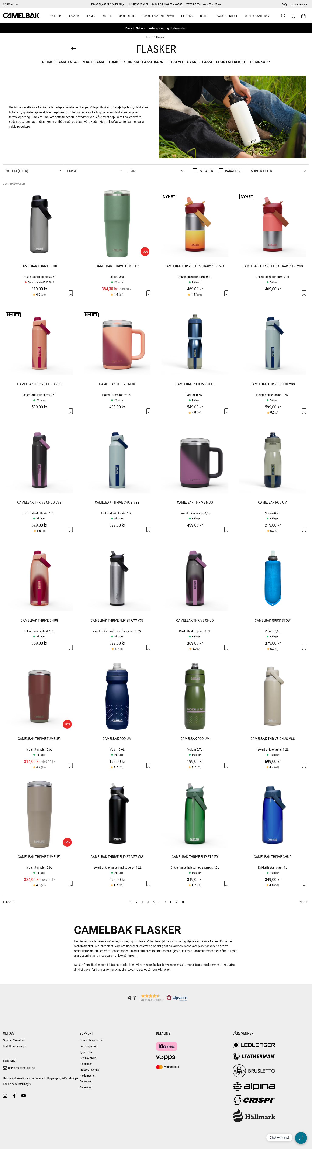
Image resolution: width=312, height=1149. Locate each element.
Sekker (90, 16)
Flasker (73, 16)
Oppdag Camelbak (14, 1040)
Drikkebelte (126, 16)
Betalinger (86, 1063)
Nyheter (55, 16)
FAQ (284, 4)
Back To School (227, 16)
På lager (206, 170)
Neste (304, 902)
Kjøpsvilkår (86, 1052)
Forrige (9, 902)
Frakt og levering (89, 1069)
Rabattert (233, 170)
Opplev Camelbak (257, 16)
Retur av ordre (88, 1058)
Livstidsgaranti (88, 1046)
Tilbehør (187, 16)
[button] (33, 171)
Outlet (204, 16)
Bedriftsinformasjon (15, 1046)
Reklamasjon (87, 1075)
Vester (106, 16)
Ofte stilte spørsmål (91, 1040)
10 (183, 902)
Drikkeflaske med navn (158, 16)
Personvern (86, 1081)
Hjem (149, 36)
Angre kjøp (86, 1087)
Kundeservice (299, 4)
